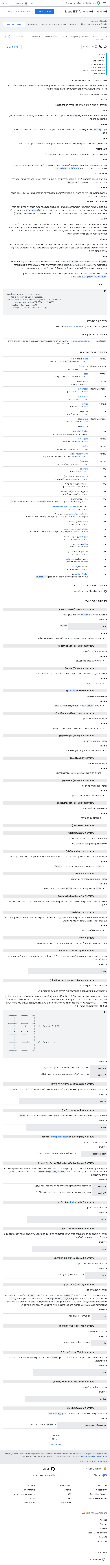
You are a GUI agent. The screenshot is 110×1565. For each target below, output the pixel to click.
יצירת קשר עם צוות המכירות (25, 1494)
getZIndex (84, 419)
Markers (73, 326)
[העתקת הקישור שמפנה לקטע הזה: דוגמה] (96, 284)
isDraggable (83, 439)
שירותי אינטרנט (65, 1503)
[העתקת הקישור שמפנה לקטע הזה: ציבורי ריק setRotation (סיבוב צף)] (58, 1228)
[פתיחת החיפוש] (32, 3)
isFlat (86, 446)
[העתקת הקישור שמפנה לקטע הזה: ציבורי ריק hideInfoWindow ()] (62, 833)
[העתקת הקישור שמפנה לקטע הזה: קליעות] (98, 1418)
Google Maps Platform (79, 37)
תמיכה (33, 1498)
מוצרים (94, 37)
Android (102, 11)
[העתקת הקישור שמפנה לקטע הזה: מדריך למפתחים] (84, 321)
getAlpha (84, 366)
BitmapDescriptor (67, 506)
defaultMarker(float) (67, 168)
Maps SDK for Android (79, 11)
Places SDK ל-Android (97, 1498)
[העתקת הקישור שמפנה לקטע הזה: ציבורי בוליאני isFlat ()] (69, 873)
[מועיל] (9, 37)
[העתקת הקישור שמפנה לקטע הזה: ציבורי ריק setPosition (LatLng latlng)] (54, 1202)
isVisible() (42, 576)
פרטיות (96, 1552)
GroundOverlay (34, 210)
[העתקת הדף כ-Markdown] (87, 46)
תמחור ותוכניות (30, 1490)
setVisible (70, 559)
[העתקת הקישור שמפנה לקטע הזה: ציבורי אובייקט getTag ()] (67, 758)
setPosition (71, 521)
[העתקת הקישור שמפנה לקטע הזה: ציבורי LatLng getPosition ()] (63, 690)
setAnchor (83, 484)
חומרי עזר (99, 40)
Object (63, 625)
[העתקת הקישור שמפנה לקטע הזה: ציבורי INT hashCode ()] (68, 825)
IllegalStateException (94, 276)
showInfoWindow (81, 574)
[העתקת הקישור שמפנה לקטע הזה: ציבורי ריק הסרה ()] (73, 937)
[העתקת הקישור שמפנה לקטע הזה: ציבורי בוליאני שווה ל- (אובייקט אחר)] (56, 609)
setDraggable (65, 491)
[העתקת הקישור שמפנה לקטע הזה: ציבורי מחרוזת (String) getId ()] (62, 668)
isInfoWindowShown (79, 454)
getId (86, 374)
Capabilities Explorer (98, 1494)
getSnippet (83, 396)
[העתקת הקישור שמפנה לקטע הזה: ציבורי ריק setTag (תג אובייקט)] (61, 1284)
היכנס (5, 3)
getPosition (83, 381)
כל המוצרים (102, 1541)
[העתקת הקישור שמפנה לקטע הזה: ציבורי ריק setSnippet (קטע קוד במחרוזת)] (51, 1258)
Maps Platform (86, 3)
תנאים (104, 1552)
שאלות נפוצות (101, 1490)
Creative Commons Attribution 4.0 (59, 1454)
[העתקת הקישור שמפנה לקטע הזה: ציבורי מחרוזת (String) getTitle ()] (59, 780)
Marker (68, 361)
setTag (85, 544)
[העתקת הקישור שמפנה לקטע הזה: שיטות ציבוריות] (82, 601)
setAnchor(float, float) (52, 1171)
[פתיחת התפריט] (104, 3)
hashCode (84, 426)
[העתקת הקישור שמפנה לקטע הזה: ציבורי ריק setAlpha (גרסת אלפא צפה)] (54, 950)
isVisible (84, 461)
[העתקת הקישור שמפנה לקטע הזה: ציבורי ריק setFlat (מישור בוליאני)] (58, 1110)
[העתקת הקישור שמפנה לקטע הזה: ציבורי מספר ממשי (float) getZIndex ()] (54, 803)
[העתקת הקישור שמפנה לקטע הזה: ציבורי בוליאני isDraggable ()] (62, 851)
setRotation (83, 529)
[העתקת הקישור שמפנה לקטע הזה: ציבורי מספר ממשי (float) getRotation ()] (52, 713)
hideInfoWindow (81, 431)
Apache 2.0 (23, 1454)
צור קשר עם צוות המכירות (18, 11)
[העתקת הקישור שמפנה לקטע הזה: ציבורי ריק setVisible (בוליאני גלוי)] (58, 1352)
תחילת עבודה (44, 11)
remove (85, 469)
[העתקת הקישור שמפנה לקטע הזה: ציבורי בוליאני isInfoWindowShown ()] (55, 896)
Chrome (103, 1524)
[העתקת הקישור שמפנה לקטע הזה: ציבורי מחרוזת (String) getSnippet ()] (56, 735)
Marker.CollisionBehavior (82, 341)
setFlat (85, 499)
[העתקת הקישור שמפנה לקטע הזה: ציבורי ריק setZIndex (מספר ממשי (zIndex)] (49, 1381)
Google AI (103, 1537)
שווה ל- (85, 359)
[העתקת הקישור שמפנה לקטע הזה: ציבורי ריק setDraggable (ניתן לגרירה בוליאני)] (46, 1084)
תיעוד (65, 37)
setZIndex (73, 567)
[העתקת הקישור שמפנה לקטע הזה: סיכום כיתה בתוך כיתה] (77, 334)
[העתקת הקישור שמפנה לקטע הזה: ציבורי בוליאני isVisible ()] (66, 912)
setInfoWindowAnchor (78, 514)
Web (69, 1498)
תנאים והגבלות (30, 1503)
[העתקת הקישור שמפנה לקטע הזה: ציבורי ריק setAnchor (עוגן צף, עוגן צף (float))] (46, 980)
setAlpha (84, 476)
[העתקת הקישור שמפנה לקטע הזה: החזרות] (97, 633)
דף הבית (104, 37)
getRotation (83, 389)
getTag (85, 404)
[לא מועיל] (5, 37)
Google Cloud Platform (97, 1533)
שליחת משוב (12, 47)
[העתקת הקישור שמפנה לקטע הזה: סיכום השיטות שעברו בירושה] (69, 585)
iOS (69, 1494)
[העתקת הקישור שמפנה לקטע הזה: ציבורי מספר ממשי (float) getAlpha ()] (55, 646)
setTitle (85, 551)
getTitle (85, 411)
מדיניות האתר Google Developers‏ (93, 1456)
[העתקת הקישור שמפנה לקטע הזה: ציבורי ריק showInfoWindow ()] (61, 1408)
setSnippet (83, 536)
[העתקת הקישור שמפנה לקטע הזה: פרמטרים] (96, 619)
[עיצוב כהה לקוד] (104, 291)
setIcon (56, 506)
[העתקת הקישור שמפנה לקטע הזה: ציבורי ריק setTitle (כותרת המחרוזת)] (56, 1326)
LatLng (73, 115)
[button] (90, 591)
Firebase (103, 1528)
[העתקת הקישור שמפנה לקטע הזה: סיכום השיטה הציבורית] (77, 352)
